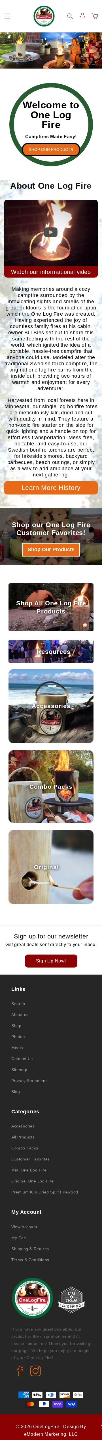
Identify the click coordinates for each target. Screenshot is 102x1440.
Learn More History (51, 487)
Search (18, 1003)
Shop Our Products (51, 149)
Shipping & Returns (30, 1248)
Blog (15, 1091)
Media (17, 1047)
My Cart (19, 1237)
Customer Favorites (30, 1159)
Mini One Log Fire (28, 1170)
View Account (24, 1226)
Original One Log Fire (32, 1181)
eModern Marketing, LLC (51, 1434)
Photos (18, 1036)
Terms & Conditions (30, 1259)
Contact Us (22, 1058)
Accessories (23, 1126)
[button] (7, 16)
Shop (16, 1025)
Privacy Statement (29, 1080)
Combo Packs (24, 1148)
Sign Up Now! (51, 960)
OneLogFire (46, 1426)
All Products (23, 1137)
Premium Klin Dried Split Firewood (44, 1192)
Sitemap (19, 1069)
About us (20, 1014)
